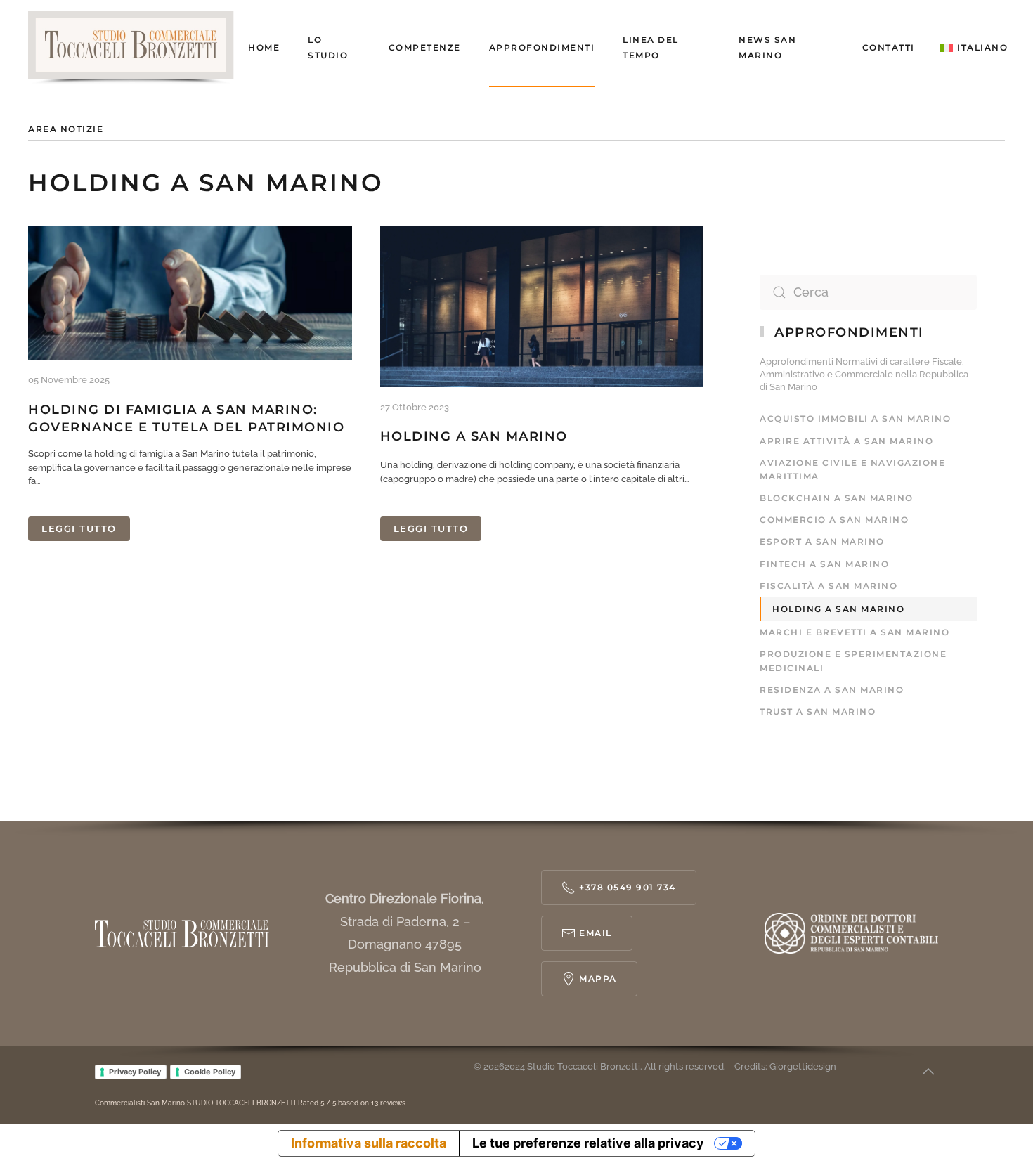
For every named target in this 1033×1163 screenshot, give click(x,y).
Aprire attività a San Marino (846, 441)
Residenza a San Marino (832, 689)
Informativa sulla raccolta (368, 1143)
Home (264, 47)
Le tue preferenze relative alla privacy (588, 1143)
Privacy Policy (135, 1072)
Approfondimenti (542, 47)
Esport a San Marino (822, 541)
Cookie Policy (209, 1072)
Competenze (425, 47)
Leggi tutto (79, 528)
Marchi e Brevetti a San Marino (854, 632)
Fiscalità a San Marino (828, 585)
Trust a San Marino (818, 711)
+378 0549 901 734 (627, 887)
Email (595, 933)
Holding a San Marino (474, 436)
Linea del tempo (651, 47)
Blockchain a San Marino (837, 498)
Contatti (888, 47)
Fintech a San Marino (824, 564)
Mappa (598, 978)
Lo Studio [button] (328, 47)
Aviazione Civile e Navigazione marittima (852, 469)
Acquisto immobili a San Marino (855, 418)
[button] (974, 48)
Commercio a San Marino (834, 519)
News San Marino (767, 47)
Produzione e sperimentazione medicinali (853, 661)
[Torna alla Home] (138, 48)
